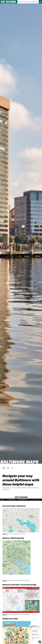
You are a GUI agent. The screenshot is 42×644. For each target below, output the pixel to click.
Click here (4, 533)
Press (28, 1)
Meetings (20, 1)
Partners (24, 1)
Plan (8, 468)
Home (3, 468)
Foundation (32, 1)
